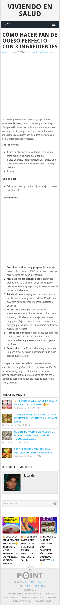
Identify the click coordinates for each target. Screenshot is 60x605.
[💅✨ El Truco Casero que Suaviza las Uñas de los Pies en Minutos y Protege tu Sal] (29, 525)
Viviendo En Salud (30, 10)
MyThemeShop (35, 586)
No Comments (45, 52)
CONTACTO (30, 589)
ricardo (5, 52)
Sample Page (43, 601)
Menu (7, 24)
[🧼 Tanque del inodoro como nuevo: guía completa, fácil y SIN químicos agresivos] (48, 525)
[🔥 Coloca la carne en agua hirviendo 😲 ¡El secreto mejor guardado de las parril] (11, 525)
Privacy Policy (22, 601)
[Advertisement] (30, 86)
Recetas (31, 52)
